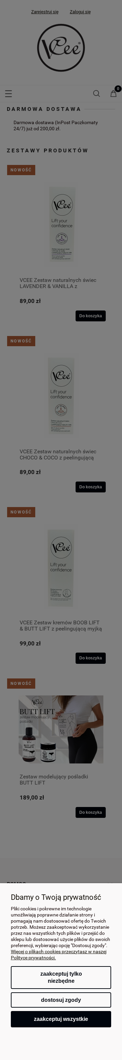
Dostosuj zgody (61, 1000)
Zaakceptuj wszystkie (61, 1019)
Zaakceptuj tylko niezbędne (61, 977)
